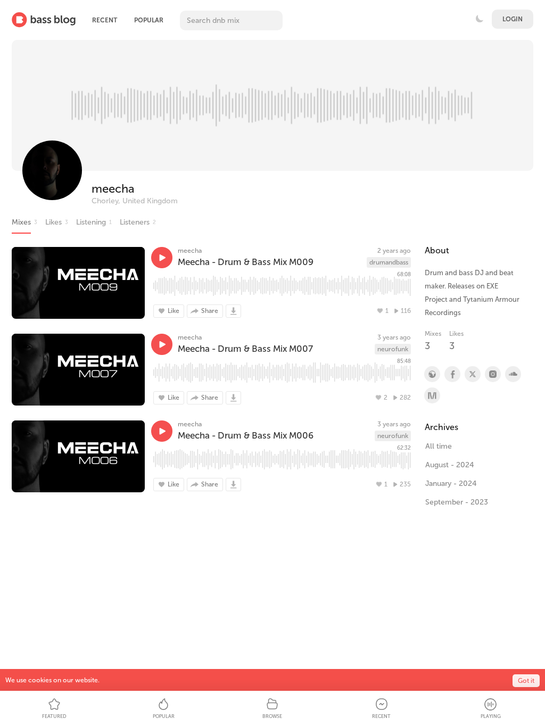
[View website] (431, 374)
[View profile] (451, 374)
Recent (104, 20)
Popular (148, 20)
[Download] (233, 311)
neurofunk (392, 349)
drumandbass (388, 262)
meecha (113, 188)
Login (512, 19)
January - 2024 (451, 483)
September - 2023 (456, 502)
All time (438, 446)
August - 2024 (449, 464)
